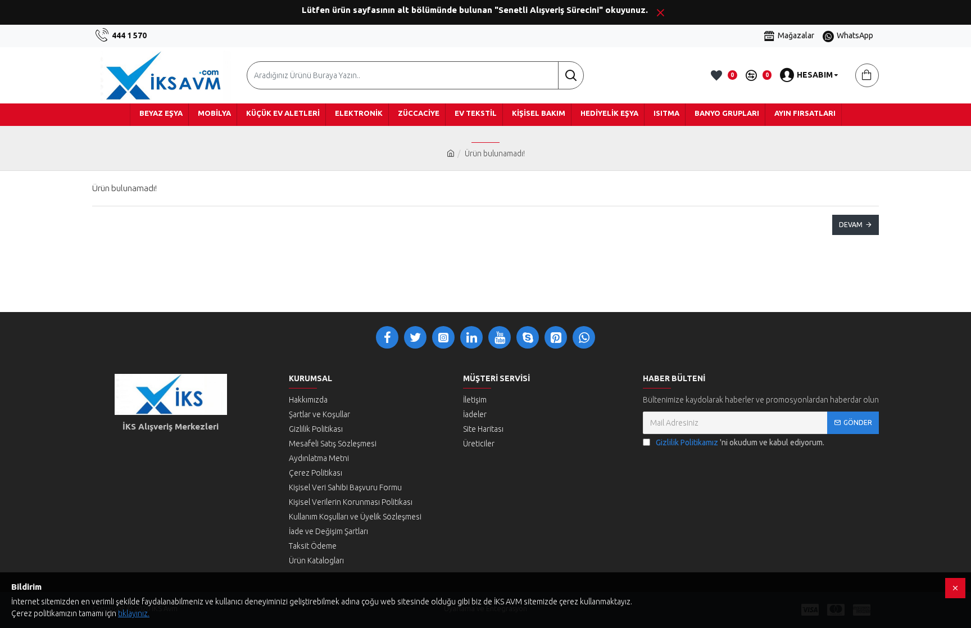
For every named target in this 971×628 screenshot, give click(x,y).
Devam (851, 224)
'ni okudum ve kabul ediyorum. (740, 442)
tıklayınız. (133, 613)
